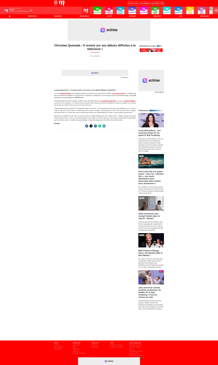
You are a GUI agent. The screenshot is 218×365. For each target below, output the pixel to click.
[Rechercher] (162, 3)
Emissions (58, 16)
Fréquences (84, 16)
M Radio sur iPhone (116, 345)
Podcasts (157, 16)
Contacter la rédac (79, 353)
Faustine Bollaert (129, 101)
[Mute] (31, 10)
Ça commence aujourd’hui (108, 101)
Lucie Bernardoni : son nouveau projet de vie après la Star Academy (149, 132)
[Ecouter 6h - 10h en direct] (151, 50)
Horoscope (204, 16)
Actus (109, 16)
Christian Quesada (65, 93)
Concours (76, 351)
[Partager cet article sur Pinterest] (95, 127)
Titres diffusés (58, 347)
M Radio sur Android (116, 347)
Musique (132, 16)
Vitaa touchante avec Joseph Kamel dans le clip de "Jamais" (149, 216)
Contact (56, 345)
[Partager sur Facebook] (86, 127)
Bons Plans (76, 345)
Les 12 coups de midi (118, 93)
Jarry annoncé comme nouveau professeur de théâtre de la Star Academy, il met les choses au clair (149, 292)
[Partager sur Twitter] (91, 127)
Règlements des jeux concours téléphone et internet (136, 357)
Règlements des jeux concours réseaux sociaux (135, 347)
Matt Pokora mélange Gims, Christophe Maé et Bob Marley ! (150, 252)
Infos (74, 347)
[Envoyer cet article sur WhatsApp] (99, 127)
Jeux (181, 16)
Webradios (32, 16)
